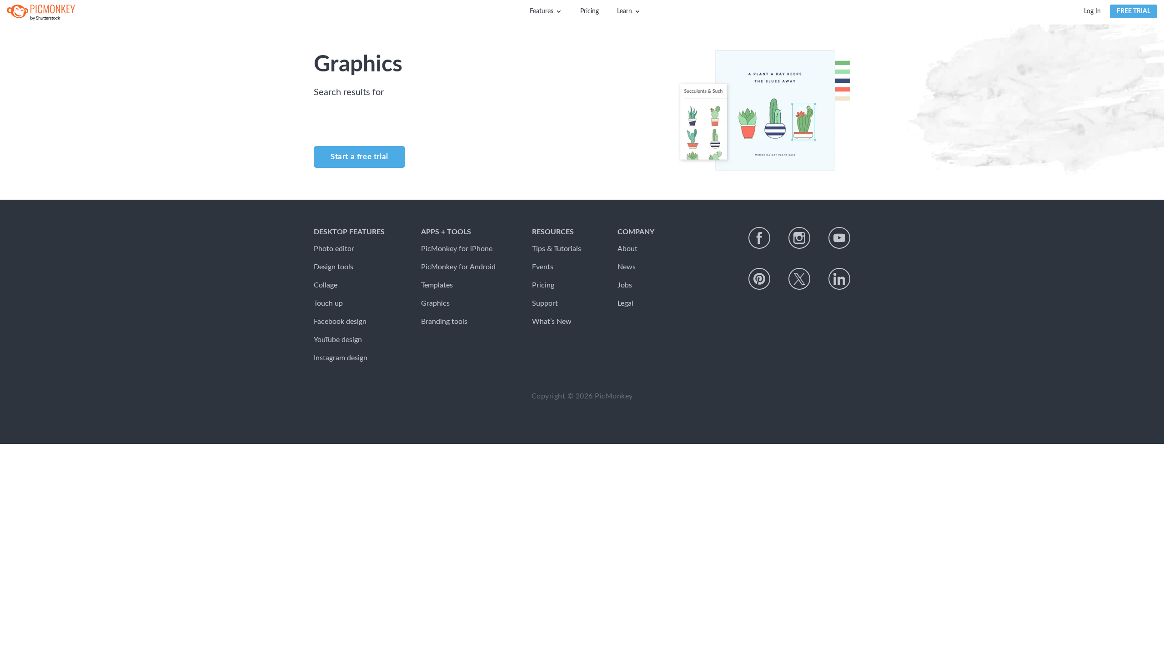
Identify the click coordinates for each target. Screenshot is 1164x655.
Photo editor (334, 248)
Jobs (624, 285)
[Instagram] (799, 238)
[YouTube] (839, 238)
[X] (799, 279)
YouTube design (338, 339)
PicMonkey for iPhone (456, 248)
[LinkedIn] (839, 279)
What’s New (552, 321)
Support (545, 303)
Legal (625, 303)
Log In (1092, 11)
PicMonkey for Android (458, 267)
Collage (325, 285)
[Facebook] (759, 238)
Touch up (328, 303)
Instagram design (340, 358)
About (627, 248)
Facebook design (340, 321)
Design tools (333, 267)
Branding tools (444, 321)
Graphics (435, 303)
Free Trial (1133, 11)
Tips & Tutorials (556, 248)
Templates (437, 285)
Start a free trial (359, 157)
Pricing (589, 11)
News (626, 267)
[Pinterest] (759, 279)
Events (542, 267)
